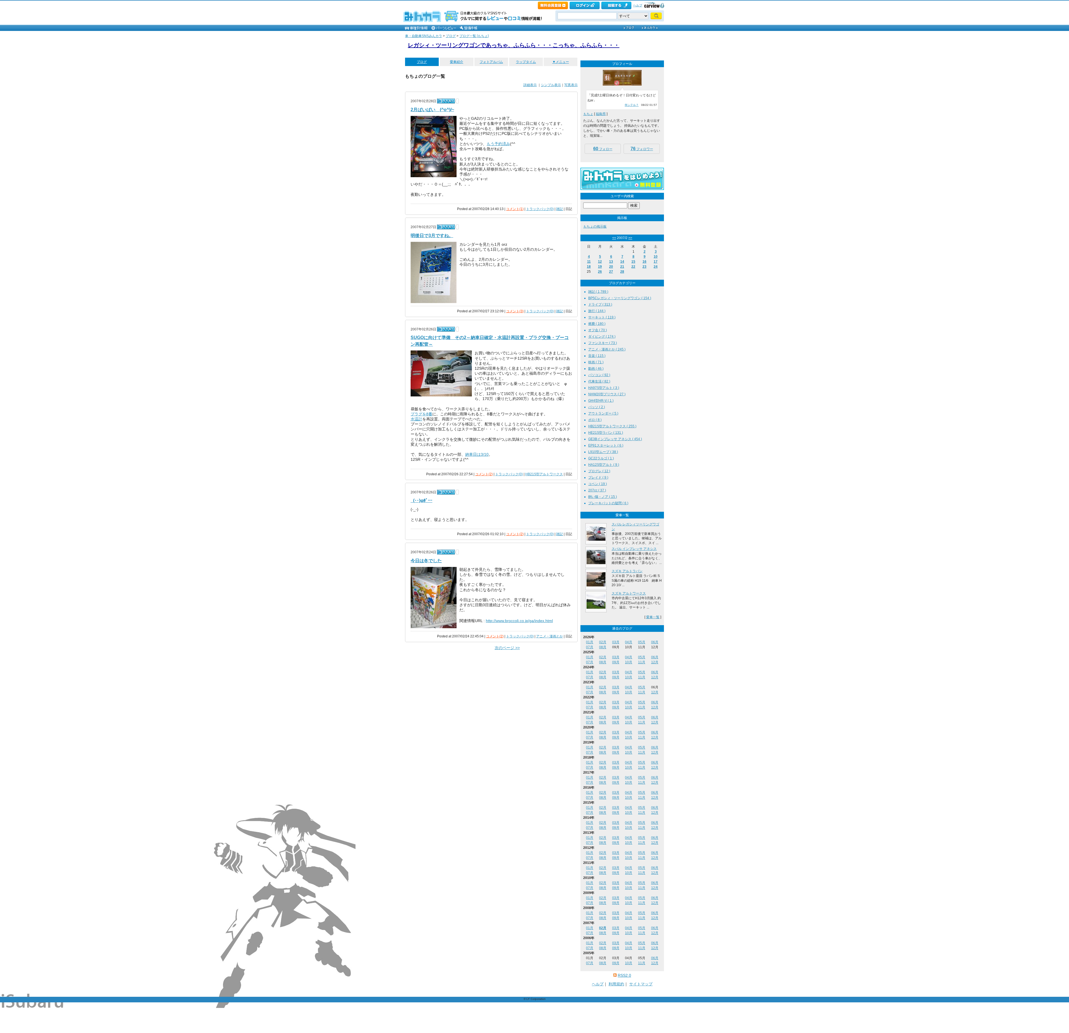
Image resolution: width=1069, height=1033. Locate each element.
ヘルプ (637, 5)
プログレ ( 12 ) (599, 471)
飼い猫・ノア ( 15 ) (602, 497)
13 (611, 262)
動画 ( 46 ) (596, 369)
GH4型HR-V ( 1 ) (601, 401)
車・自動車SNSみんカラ (423, 36)
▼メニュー (560, 62)
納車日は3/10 (477, 454)
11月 (641, 662)
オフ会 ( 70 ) (597, 330)
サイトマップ (641, 984)
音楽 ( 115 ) (596, 356)
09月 (615, 662)
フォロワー (642, 148)
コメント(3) (515, 311)
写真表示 (571, 85)
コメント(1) (515, 209)
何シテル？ (632, 104)
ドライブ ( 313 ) (600, 304)
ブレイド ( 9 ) (598, 477)
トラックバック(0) (540, 209)
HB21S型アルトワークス (544, 474)
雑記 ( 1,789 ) (598, 292)
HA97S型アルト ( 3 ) (603, 388)
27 (611, 272)
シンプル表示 (551, 85)
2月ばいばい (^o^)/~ (432, 109)
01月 (589, 642)
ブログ (451, 36)
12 (600, 262)
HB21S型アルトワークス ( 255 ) (612, 426)
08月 (602, 647)
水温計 (416, 419)
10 (656, 257)
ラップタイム (526, 62)
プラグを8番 (421, 414)
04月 (628, 642)
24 (656, 267)
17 (656, 262)
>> (630, 238)
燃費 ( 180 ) (596, 324)
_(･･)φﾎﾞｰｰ (421, 500)
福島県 (601, 114)
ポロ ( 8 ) (595, 420)
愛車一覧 (652, 617)
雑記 (559, 209)
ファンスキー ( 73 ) (602, 343)
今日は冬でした (426, 560)
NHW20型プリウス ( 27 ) (607, 394)
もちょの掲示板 (595, 226)
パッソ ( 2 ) (596, 407)
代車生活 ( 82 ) (599, 381)
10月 (628, 662)
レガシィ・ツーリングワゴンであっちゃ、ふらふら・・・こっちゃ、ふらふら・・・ (513, 45)
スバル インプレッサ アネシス (634, 549)
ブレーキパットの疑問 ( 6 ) (608, 503)
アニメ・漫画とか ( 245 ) (607, 349)
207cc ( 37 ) (597, 490)
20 (611, 267)
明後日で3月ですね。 (432, 235)
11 (589, 262)
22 (633, 267)
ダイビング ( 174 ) (602, 336)
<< (614, 238)
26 (600, 272)
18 (589, 267)
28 (622, 272)
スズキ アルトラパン (627, 571)
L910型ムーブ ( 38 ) (603, 452)
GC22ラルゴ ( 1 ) (601, 458)
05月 (641, 642)
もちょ (588, 114)
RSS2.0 (624, 975)
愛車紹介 (456, 62)
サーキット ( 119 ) (602, 317)
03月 (615, 642)
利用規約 (616, 984)
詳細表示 (530, 85)
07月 (589, 647)
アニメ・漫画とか (549, 636)
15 (633, 262)
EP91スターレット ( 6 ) (605, 445)
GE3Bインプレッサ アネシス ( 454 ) (615, 439)
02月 (602, 642)
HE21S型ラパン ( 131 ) (605, 433)
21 (622, 267)
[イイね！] (446, 101)
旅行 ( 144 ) (596, 311)
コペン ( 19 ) (597, 484)
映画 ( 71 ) (596, 362)
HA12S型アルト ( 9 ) (603, 465)
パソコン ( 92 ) (599, 375)
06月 (654, 642)
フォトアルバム (491, 62)
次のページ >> (507, 647)
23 (644, 267)
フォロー (602, 148)
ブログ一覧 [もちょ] (474, 36)
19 (600, 267)
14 (622, 262)
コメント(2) (484, 474)
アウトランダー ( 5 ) (603, 413)
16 (644, 262)
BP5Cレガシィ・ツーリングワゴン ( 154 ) (619, 298)
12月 (654, 662)
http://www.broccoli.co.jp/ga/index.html (519, 620)
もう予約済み (498, 144)
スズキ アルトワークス (629, 593)
